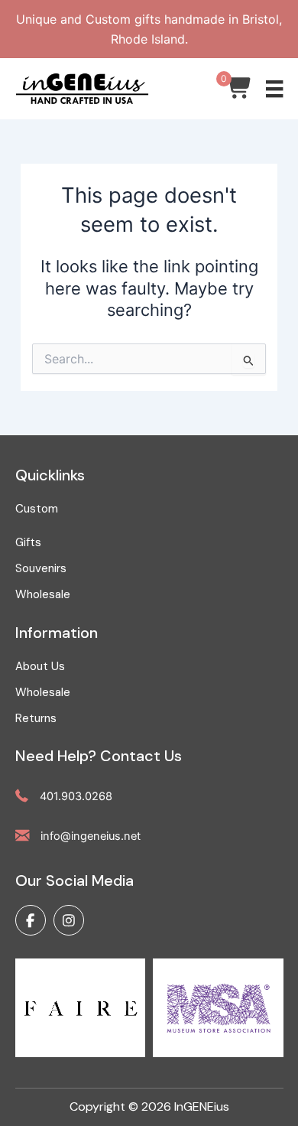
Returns (36, 718)
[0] (239, 92)
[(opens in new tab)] (80, 1007)
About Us (40, 666)
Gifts (28, 542)
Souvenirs (40, 568)
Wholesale (42, 594)
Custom (36, 508)
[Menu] (274, 88)
